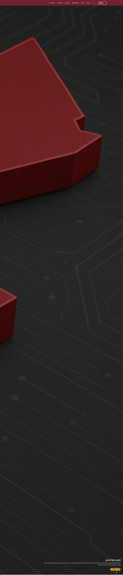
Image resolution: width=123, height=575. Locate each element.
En (48, 2)
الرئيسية (93, 2)
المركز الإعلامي (60, 2)
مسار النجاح (67, 2)
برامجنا (82, 2)
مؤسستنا (88, 2)
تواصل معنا (52, 2)
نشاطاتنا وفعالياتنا (75, 2)
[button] (119, 572)
